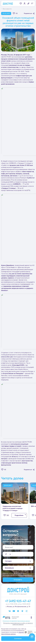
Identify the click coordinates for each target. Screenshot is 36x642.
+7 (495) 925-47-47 (18, 601)
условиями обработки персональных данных (17, 575)
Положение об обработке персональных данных (16, 621)
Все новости (7, 9)
